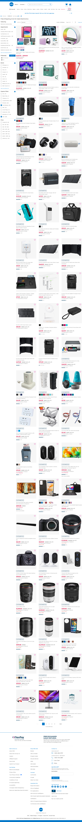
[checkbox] (8, 65)
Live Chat (57, 760)
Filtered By (7, 55)
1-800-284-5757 (58, 753)
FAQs (55, 763)
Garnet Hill (45, 815)
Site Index (32, 769)
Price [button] (2, 120)
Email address (54, 771)
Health (45, 9)
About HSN (12, 751)
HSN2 (31, 761)
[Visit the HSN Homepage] (11, 6)
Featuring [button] (3, 21)
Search (50, 4)
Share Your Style (34, 780)
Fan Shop (53, 9)
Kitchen (41, 9)
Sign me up (55, 777)
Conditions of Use (13, 780)
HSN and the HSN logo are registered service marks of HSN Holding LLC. (41, 818)
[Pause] (71, 13)
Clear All (12, 55)
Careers (11, 756)
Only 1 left (64, 543)
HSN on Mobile (33, 753)
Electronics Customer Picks (6, 24)
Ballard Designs (33, 815)
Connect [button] (22, 4)
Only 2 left (41, 52)
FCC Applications (34, 790)
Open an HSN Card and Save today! (60, 793)
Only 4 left (64, 718)
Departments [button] (4, 27)
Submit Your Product (14, 764)
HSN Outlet (33, 764)
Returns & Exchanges (14, 769)
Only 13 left (41, 683)
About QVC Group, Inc (14, 753)
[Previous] (10, 13)
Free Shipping (19, 58)
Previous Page (72, 22)
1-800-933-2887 (58, 757)
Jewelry (37, 9)
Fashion (18, 9)
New (56, 9)
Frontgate (40, 815)
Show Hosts (12, 761)
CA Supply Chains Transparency (16, 787)
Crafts (49, 9)
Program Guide (34, 756)
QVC (28, 815)
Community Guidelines (14, 777)
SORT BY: (19, 22)
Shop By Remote (34, 758)
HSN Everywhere (34, 766)
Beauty (34, 9)
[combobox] (39, 4)
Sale (59, 9)
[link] (70, 4)
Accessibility (12, 785)
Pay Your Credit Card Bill (57, 798)
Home (25, 9)
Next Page (75, 22)
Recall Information (34, 785)
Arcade (32, 777)
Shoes (22, 9)
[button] (58, 4)
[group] (26, 56)
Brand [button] (2, 63)
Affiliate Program (13, 758)
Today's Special (20, 47)
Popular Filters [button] (5, 91)
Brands (32, 751)
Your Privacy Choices (14, 774)
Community (33, 774)
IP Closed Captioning (14, 782)
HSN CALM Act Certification (36, 793)
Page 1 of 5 (68, 22)
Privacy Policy (12, 772)
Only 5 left (41, 544)
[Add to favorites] (35, 27)
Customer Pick (42, 82)
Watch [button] (16, 4)
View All (80, 22)
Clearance (63, 9)
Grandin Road (52, 815)
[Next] (70, 13)
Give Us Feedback (34, 788)
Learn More (54, 796)
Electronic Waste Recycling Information (18, 790)
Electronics (29, 9)
